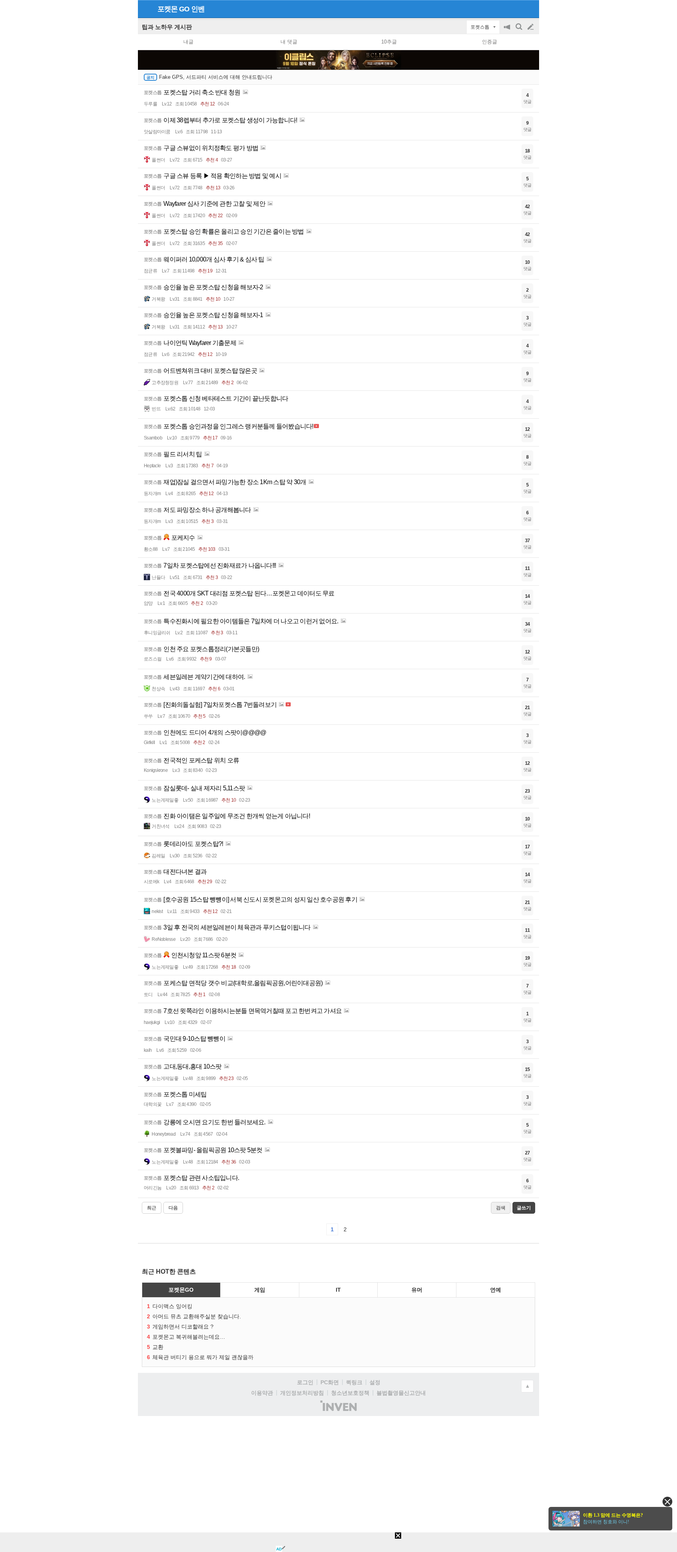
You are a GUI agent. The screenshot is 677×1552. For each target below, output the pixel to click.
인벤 (198, 9)
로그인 (305, 1382)
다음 (173, 1208)
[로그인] (516, 8)
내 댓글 (289, 42)
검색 (500, 1208)
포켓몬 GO (173, 9)
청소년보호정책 (350, 1393)
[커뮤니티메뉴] (146, 8)
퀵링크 (354, 1382)
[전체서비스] (530, 8)
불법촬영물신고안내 (401, 1393)
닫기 (667, 1502)
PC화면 (329, 1382)
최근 (151, 1208)
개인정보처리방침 (302, 1393)
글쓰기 (531, 27)
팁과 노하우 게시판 (167, 27)
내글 (188, 42)
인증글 (489, 42)
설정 (374, 1382)
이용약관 (262, 1393)
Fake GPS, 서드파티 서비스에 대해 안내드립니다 (215, 77)
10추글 (389, 42)
